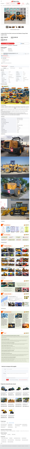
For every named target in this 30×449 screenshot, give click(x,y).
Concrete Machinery (17, 425)
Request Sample (15, 45)
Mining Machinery (3, 427)
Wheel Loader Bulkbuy (10, 441)
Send (7, 379)
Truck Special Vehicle (24, 425)
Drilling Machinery (10, 425)
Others (16, 427)
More (1, 443)
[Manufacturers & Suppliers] (15, 1)
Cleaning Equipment (10, 427)
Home (1, 5)
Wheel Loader (13, 434)
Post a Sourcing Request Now (23, 379)
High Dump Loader (3, 434)
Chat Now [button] (22, 43)
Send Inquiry (7, 43)
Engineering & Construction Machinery (16, 5)
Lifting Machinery (10, 424)
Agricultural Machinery (3, 425)
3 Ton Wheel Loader (3, 441)
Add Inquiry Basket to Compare (15, 29)
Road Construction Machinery (18, 424)
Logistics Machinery (24, 424)
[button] (26, 68)
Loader (21, 5)
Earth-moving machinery (4, 424)
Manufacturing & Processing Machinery (7, 5)
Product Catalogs (12, 422)
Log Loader (9, 434)
